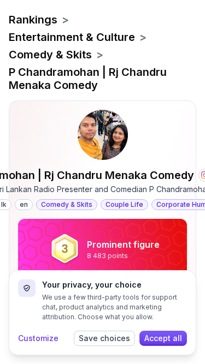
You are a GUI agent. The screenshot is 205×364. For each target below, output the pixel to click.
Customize (38, 338)
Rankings (33, 19)
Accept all (163, 338)
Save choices (104, 338)
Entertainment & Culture (72, 37)
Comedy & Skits (50, 54)
